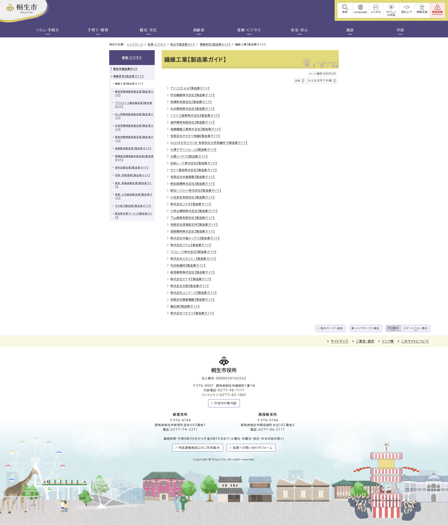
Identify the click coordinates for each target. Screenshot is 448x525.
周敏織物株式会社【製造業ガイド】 (192, 231)
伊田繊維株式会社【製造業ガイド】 (192, 95)
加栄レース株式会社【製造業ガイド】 (193, 163)
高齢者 (199, 30)
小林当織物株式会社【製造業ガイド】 (194, 211)
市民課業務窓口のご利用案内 (199, 447)
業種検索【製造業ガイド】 (215, 44)
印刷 (297, 81)
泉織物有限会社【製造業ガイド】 (191, 101)
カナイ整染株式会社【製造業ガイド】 (193, 170)
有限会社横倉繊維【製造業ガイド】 (192, 299)
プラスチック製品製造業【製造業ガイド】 (133, 105)
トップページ (135, 44)
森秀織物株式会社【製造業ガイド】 (192, 272)
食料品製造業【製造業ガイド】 (132, 167)
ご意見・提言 (365, 341)
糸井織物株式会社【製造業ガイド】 (192, 108)
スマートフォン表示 (416, 328)
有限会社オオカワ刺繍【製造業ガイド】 (195, 136)
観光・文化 (148, 30)
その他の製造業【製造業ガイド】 (133, 206)
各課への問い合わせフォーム (252, 447)
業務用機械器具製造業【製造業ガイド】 (134, 139)
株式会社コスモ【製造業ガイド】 (190, 204)
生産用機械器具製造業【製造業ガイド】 (134, 127)
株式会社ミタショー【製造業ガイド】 (193, 258)
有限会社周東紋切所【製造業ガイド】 (194, 224)
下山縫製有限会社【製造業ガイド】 (192, 217)
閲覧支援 (422, 12)
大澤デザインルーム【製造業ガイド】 (193, 149)
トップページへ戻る (367, 328)
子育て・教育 (98, 30)
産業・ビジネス (249, 30)
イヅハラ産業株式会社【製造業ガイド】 (195, 115)
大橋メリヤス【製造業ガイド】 (189, 156)
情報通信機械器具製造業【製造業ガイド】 (134, 158)
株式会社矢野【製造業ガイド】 (189, 286)
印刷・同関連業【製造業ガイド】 (132, 175)
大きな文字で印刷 (320, 80)
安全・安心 (299, 30)
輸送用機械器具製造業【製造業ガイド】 (134, 93)
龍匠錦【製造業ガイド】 (185, 306)
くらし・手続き (47, 30)
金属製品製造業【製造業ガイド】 (133, 148)
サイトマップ (339, 341)
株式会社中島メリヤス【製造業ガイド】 (195, 238)
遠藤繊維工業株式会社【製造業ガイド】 (195, 129)
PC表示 (393, 328)
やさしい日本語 (391, 13)
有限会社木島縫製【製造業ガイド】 (192, 176)
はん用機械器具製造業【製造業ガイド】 (134, 116)
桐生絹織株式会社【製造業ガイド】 (192, 183)
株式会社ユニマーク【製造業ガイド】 (193, 292)
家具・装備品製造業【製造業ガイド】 (133, 185)
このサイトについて (415, 341)
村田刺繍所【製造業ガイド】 (188, 265)
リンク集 (388, 341)
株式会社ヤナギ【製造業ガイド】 (190, 279)
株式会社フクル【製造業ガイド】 (190, 245)
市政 (400, 30)
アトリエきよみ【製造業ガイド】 (190, 88)
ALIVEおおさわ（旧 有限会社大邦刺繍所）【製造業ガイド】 (208, 142)
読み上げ (406, 12)
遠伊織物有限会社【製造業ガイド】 (192, 122)
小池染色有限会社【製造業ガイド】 (192, 197)
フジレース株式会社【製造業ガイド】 (193, 251)
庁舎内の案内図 (225, 403)
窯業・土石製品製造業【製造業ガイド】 (133, 196)
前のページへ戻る (332, 328)
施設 (350, 30)
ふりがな (376, 12)
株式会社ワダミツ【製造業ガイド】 (192, 313)
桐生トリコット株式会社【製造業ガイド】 (195, 190)
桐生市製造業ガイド (182, 44)
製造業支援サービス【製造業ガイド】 (133, 215)
